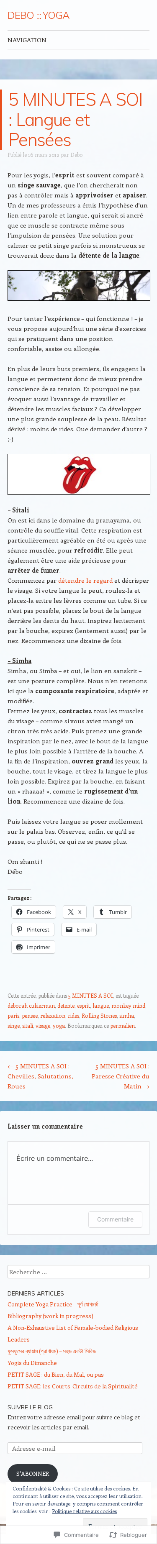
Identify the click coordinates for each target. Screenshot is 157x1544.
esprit (83, 1005)
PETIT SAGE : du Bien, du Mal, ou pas (56, 1374)
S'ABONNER (32, 1473)
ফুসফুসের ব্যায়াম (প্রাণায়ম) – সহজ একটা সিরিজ (52, 1351)
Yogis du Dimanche (32, 1363)
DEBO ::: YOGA (38, 15)
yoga (59, 1025)
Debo (76, 154)
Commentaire (115, 1219)
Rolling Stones (99, 1015)
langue (101, 1005)
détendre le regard (85, 580)
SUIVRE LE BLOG (30, 1407)
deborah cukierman (31, 1005)
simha (126, 1015)
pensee (30, 1015)
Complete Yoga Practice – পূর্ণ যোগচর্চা (53, 1304)
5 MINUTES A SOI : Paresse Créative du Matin (120, 1076)
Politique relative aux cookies (84, 1511)
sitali (27, 1025)
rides (73, 1015)
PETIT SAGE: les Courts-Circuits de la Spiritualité (73, 1386)
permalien (122, 1025)
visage (43, 1025)
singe (14, 1025)
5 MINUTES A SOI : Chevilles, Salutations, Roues (40, 1076)
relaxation (52, 1015)
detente (66, 1005)
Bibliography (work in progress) (50, 1316)
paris (13, 1015)
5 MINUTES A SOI (90, 995)
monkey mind (128, 1005)
